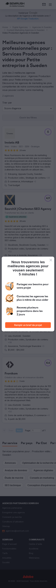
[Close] (50, 260)
